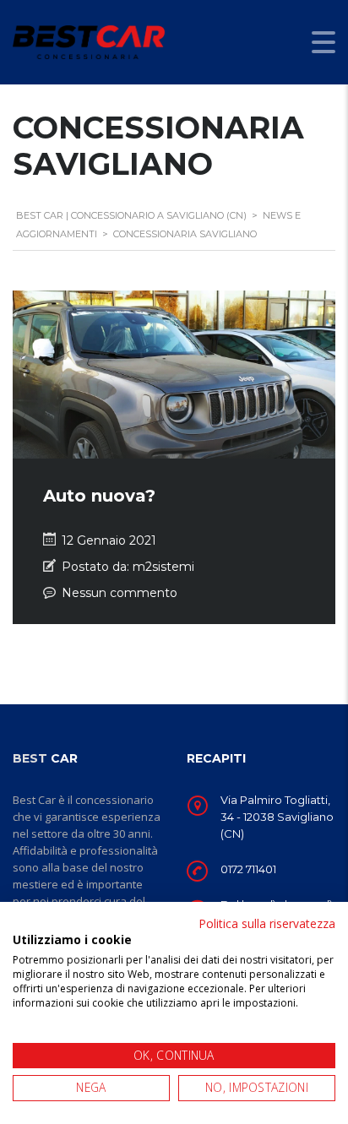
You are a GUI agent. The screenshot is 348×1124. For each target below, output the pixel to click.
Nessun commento (119, 592)
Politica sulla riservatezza (266, 923)
